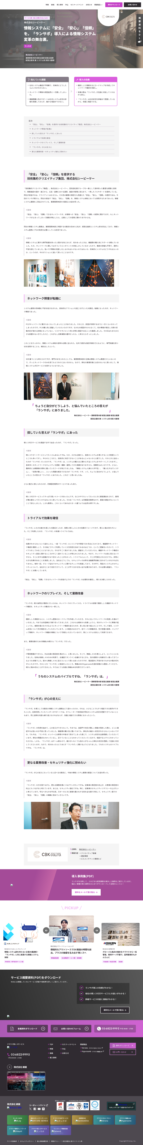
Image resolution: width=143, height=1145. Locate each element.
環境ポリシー (55, 1141)
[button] (96, 930)
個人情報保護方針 (42, 1141)
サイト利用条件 (12, 1141)
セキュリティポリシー (27, 1141)
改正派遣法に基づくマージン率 (72, 1141)
